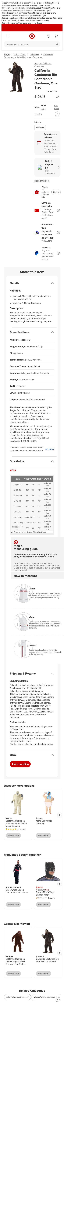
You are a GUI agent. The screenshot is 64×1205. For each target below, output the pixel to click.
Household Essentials (23, 7)
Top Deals (53, 18)
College (32, 2)
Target (7, 54)
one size (38, 114)
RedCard (18, 23)
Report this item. (49, 448)
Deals (9, 18)
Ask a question (20, 764)
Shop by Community (32, 15)
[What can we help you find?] (32, 44)
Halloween (40, 2)
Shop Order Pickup (27, 20)
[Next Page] (57, 114)
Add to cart (40, 127)
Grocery (11, 7)
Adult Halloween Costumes (29, 57)
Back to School (23, 2)
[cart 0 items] (56, 36)
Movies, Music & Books (42, 13)
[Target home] (32, 36)
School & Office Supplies (35, 10)
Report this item (41, 180)
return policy (23, 744)
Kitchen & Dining (30, 5)
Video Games (27, 13)
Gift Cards (20, 15)
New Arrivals (25, 18)
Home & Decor (17, 5)
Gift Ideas (12, 15)
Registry (11, 23)
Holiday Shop (20, 54)
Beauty (39, 7)
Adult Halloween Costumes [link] (17, 997)
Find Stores (37, 23)
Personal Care (47, 7)
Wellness (21, 10)
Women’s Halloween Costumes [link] (47, 997)
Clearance (16, 18)
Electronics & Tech (14, 13)
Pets (11, 10)
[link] (46, 91)
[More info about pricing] (57, 96)
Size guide (56, 107)
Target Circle (27, 23)
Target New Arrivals (9, 2)
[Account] (48, 36)
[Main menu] (7, 36)
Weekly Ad (15, 20)
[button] (46, 91)
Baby (34, 7)
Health (15, 10)
